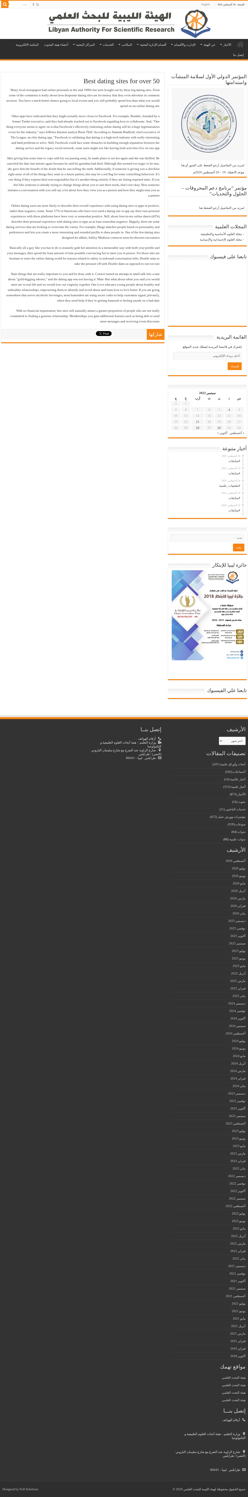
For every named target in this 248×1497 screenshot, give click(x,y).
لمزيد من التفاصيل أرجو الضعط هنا (221, 208)
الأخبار (227, 44)
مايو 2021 (239, 1318)
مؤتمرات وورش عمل (232, 817)
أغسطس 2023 (236, 1123)
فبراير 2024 (238, 1078)
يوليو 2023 (239, 1131)
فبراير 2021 (238, 1341)
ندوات (242, 832)
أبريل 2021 (238, 1326)
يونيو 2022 (239, 1221)
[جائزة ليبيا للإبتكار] (208, 615)
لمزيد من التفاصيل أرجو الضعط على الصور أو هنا (212, 165)
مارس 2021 (238, 1333)
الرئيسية (240, 44)
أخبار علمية (238, 787)
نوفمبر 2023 (237, 1101)
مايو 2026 (239, 883)
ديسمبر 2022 (237, 1176)
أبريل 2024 (238, 1063)
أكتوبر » (222, 433)
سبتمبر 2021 (237, 1288)
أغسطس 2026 (236, 861)
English (205, 4)
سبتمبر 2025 (237, 943)
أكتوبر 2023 (238, 1108)
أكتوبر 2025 (238, 936)
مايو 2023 (239, 1146)
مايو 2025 (239, 966)
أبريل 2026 (238, 891)
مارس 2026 (238, 898)
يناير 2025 (239, 996)
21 (197, 422)
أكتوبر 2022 (238, 1191)
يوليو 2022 (239, 1213)
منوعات (240, 824)
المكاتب (127, 44)
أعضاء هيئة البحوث (56, 44)
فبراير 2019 (238, 1348)
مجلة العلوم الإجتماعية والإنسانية (221, 239)
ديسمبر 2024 (237, 1003)
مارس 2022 (238, 1243)
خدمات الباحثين (235, 809)
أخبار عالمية (238, 779)
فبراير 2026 (238, 906)
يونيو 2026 (239, 876)
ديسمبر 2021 (237, 1266)
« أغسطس (237, 433)
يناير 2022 (239, 1258)
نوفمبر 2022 (237, 1183)
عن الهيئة (209, 44)
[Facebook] (33, 5)
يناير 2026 (239, 913)
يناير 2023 (239, 1168)
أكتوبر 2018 (238, 1356)
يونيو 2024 (239, 1048)
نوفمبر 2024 (237, 1011)
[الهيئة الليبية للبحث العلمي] (124, 23)
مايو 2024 (239, 1056)
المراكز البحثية (85, 44)
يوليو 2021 (239, 1303)
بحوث (242, 802)
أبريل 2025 (238, 973)
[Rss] (37, 5)
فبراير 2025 (238, 988)
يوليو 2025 (239, 951)
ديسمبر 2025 (237, 921)
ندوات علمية (237, 839)
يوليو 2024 (239, 1041)
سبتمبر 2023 (237, 1116)
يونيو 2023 (239, 1138)
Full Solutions (29, 1489)
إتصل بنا (238, 55)
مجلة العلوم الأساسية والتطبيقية (221, 234)
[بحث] (4, 4)
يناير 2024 (239, 1086)
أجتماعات (239, 772)
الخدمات (108, 44)
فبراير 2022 (238, 1251)
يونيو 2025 (239, 958)
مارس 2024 (238, 1071)
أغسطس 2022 (236, 1206)
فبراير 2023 (238, 1161)
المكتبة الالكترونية (27, 44)
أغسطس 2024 (236, 1033)
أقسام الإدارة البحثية (153, 44)
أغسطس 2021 (236, 1296)
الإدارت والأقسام (185, 44)
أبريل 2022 (238, 1236)
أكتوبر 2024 (238, 1018)
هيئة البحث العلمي (234, 1377)
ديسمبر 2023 (237, 1093)
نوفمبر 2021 (237, 1273)
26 (219, 428)
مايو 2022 (239, 1228)
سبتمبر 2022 (237, 1198)
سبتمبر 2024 (237, 1026)
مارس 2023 (238, 1153)
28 (197, 428)
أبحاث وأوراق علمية (233, 764)
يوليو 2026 (239, 868)
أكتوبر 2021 (238, 1281)
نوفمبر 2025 (237, 928)
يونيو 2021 (239, 1311)
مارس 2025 (238, 981)
